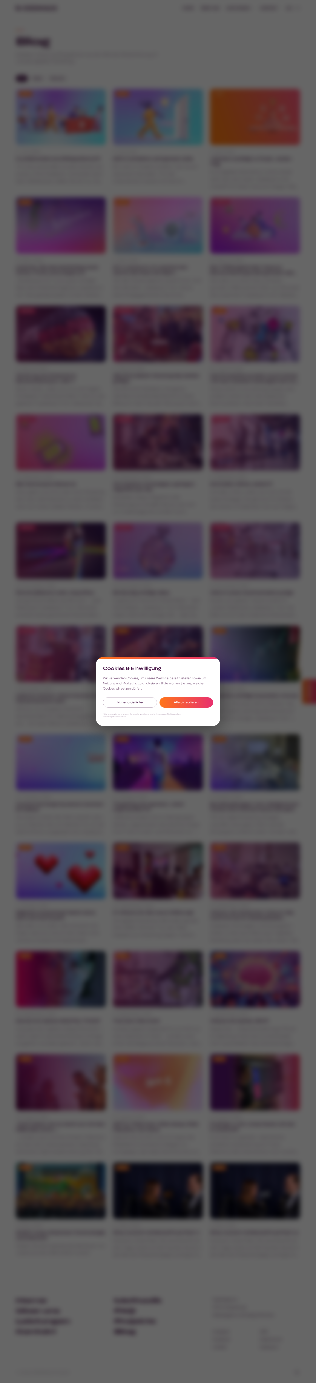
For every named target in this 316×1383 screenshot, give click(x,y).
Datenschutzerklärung (140, 714)
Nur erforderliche (130, 702)
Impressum (161, 714)
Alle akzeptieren (186, 702)
